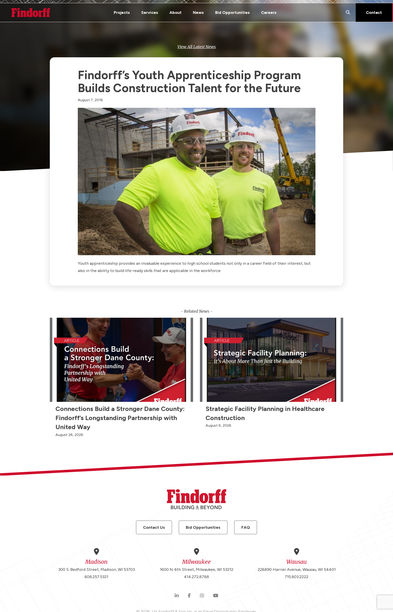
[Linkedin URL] (177, 596)
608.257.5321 (96, 576)
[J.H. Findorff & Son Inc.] (30, 12)
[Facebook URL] (189, 596)
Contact (374, 12)
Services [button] (149, 12)
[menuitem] (122, 12)
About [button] (175, 12)
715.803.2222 (296, 576)
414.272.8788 (196, 576)
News (198, 12)
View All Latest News (196, 46)
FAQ (245, 527)
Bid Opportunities (232, 12)
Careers (269, 12)
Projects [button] (122, 12)
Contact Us (154, 527)
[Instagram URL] (202, 596)
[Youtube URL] (215, 596)
